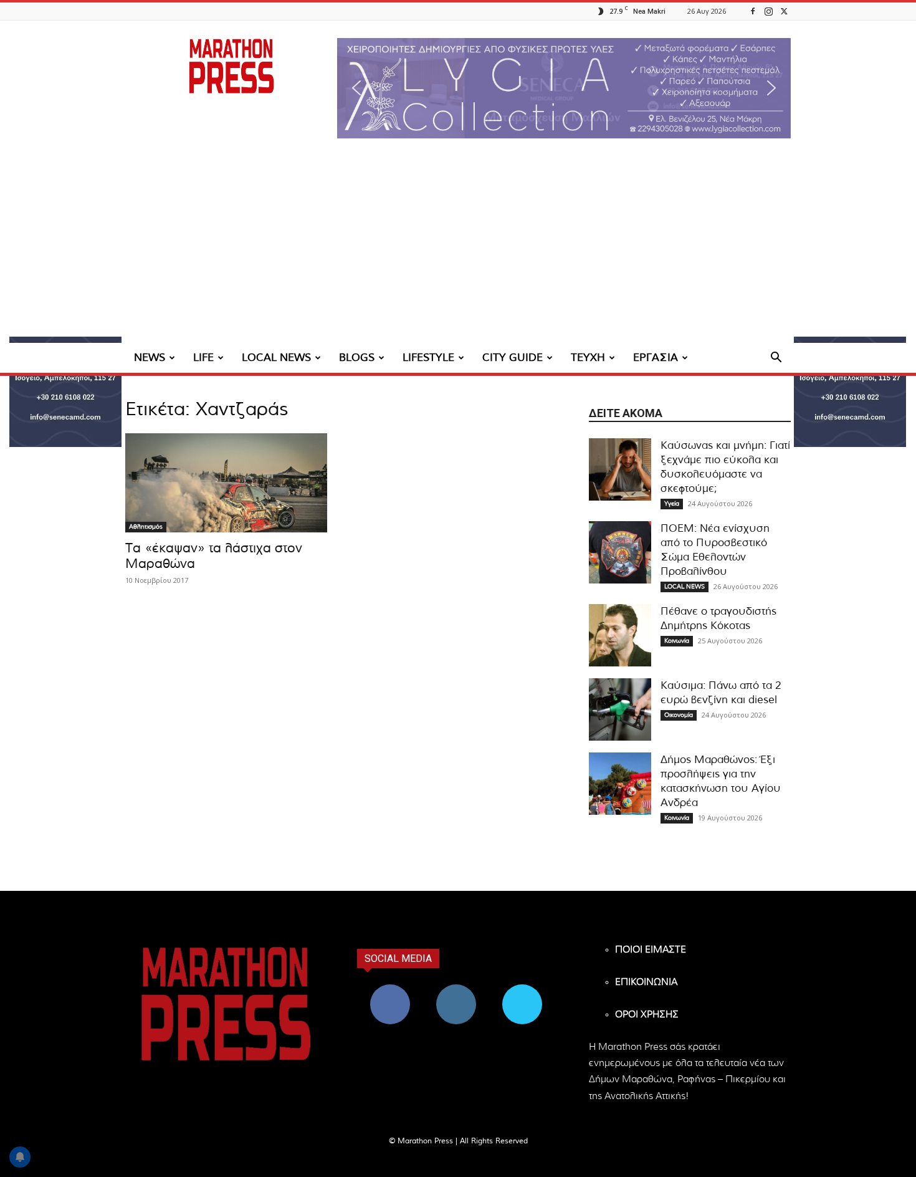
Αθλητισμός (146, 527)
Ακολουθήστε (456, 989)
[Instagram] (768, 10)
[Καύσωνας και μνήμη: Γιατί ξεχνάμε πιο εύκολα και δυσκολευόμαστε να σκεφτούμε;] (620, 469)
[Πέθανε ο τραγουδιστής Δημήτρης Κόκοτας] (620, 635)
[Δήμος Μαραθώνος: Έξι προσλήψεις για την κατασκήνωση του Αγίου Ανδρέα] (620, 783)
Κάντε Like (390, 989)
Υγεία (671, 504)
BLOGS (357, 357)
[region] (564, 88)
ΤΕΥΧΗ (588, 357)
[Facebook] (753, 10)
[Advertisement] (458, 249)
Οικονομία (678, 715)
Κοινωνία (676, 641)
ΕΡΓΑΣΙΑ (655, 357)
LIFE (203, 357)
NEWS (149, 357)
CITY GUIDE (512, 357)
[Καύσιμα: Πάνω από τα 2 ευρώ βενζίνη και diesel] (620, 709)
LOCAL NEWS (276, 357)
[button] (564, 88)
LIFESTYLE (428, 357)
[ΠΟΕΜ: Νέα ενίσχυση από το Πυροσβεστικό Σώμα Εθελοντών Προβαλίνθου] (620, 552)
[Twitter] (784, 10)
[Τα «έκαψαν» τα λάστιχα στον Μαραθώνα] (226, 482)
